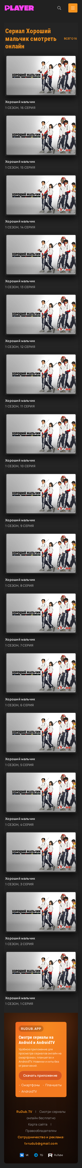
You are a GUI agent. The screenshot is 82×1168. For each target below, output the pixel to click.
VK (27, 1155)
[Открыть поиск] (59, 8)
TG (41, 1155)
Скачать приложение (40, 1075)
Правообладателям (41, 1130)
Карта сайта (37, 1124)
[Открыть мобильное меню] (72, 7)
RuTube (58, 1155)
